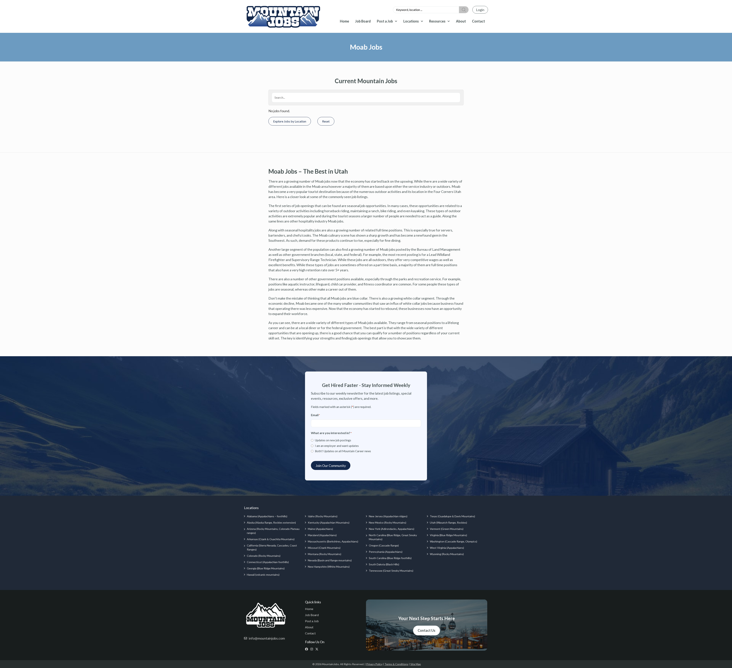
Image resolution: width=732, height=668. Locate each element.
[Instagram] (312, 649)
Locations (411, 21)
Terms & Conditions (396, 664)
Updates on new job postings (333, 440)
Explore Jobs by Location (289, 121)
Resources (437, 21)
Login (480, 10)
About (461, 21)
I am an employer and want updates (337, 445)
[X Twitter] (317, 649)
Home (344, 21)
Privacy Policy (374, 664)
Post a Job (385, 21)
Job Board (363, 21)
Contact (478, 21)
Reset (326, 121)
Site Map (415, 664)
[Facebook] (307, 649)
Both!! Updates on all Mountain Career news (343, 451)
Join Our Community (330, 465)
